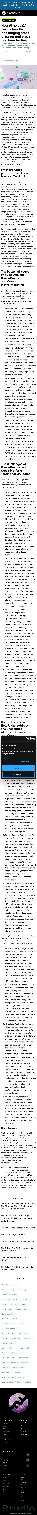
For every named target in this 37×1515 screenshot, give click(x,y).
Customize (17, 775)
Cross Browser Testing (11, 60)
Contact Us (6, 1483)
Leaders (23, 1431)
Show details (25, 761)
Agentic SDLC (5, 1435)
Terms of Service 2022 (23, 1499)
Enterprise (24, 1434)
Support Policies (23, 1488)
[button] (33, 13)
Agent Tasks (4, 1427)
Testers (23, 1426)
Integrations (6, 1439)
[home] (6, 13)
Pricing (5, 1442)
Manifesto (6, 1486)
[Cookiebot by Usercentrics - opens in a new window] (26, 738)
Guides (5, 1468)
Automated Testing (6, 1461)
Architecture (6, 1431)
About (4, 1477)
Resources (6, 1458)
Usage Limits (23, 1493)
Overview (5, 1423)
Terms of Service (23, 1483)
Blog (4, 1455)
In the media (4, 1490)
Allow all (18, 768)
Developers (24, 1429)
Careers (5, 1480)
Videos (5, 1465)
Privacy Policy (23, 1478)
